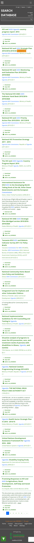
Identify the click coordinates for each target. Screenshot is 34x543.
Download (7, 39)
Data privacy (19, 524)
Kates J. (4, 195)
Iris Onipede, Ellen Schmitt (10, 489)
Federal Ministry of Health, (13, 226)
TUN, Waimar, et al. (8, 350)
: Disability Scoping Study (15, 460)
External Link (8, 212)
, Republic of (17, 144)
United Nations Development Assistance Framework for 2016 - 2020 (16, 440)
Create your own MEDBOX (13, 521)
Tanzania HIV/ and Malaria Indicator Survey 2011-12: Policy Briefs (14, 242)
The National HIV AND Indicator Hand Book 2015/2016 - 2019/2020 (15, 96)
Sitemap (22, 526)
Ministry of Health (25, 53)
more (18, 209)
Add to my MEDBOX (10, 43)
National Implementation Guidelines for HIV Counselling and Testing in (16, 318)
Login (18, 7)
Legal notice (28, 524)
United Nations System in (12, 446)
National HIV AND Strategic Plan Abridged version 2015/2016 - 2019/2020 (15, 221)
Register (23, 7)
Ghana (10, 277)
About (16, 526)
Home (4, 524)
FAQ (10, 526)
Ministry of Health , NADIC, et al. (14, 166)
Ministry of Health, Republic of (14, 372)
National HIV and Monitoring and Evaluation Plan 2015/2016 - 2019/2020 (16, 72)
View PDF (7, 41)
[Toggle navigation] (30, 2)
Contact (10, 524)
